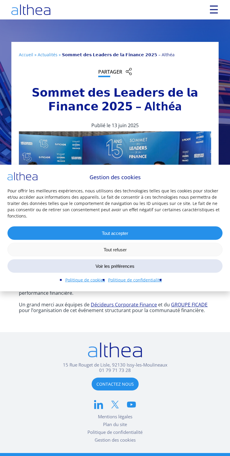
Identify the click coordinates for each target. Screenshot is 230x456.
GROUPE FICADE (189, 304)
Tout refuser (115, 249)
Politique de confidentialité (135, 280)
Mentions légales (115, 416)
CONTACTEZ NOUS (115, 384)
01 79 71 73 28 (115, 370)
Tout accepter (115, 232)
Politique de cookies (85, 280)
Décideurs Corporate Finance (124, 304)
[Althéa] (30, 9)
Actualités (48, 54)
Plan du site (115, 424)
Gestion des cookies (115, 440)
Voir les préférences (115, 265)
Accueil (26, 54)
